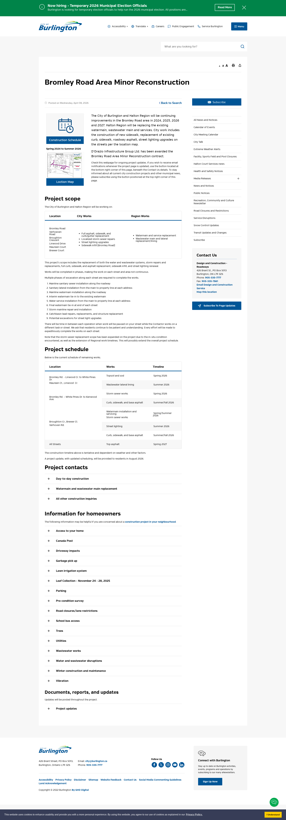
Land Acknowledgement (53, 783)
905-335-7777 (213, 277)
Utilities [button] (61, 641)
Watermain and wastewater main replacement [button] (86, 489)
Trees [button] (59, 631)
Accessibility (119, 26)
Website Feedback (111, 779)
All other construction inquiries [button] (76, 499)
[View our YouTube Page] (175, 764)
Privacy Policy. (194, 815)
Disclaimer (80, 779)
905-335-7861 (210, 281)
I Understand (274, 814)
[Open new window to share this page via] (239, 65)
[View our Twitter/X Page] (161, 764)
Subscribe (219, 102)
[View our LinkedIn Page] (181, 764)
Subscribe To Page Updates (219, 305)
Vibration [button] (62, 681)
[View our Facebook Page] (154, 764)
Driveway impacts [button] (68, 551)
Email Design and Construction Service (215, 286)
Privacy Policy (63, 779)
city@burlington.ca (96, 761)
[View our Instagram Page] (168, 764)
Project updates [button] (66, 708)
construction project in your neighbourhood (150, 521)
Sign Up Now (210, 781)
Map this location (207, 292)
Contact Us (130, 779)
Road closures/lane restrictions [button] (77, 611)
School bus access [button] (68, 621)
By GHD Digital (80, 790)
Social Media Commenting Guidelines (160, 779)
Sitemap (93, 779)
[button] (113, 531)
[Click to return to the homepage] (60, 26)
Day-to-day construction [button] (72, 479)
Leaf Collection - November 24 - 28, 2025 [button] (83, 581)
